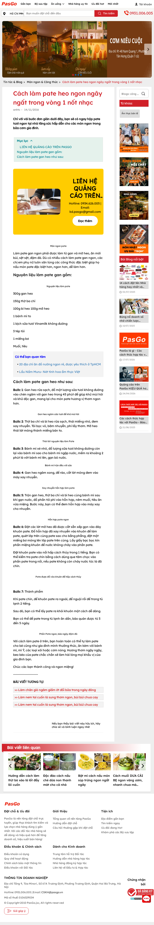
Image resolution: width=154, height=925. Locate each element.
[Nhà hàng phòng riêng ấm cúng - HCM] (134, 205)
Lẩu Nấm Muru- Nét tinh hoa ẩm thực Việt (49, 372)
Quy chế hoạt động (16, 858)
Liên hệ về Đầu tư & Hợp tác (70, 867)
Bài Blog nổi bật (132, 259)
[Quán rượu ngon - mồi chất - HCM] (134, 171)
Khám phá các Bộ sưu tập (117, 832)
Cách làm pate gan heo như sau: (40, 157)
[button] (11, 766)
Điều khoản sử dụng (16, 854)
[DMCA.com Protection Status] (135, 899)
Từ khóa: (127, 103)
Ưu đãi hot (97, 3)
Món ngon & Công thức (42, 82)
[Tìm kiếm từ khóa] (143, 94)
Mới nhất (113, 3)
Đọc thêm (85, 221)
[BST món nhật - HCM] (134, 239)
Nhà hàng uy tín (78, 3)
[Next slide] (148, 49)
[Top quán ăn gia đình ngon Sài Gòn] (134, 138)
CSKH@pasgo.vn (52, 892)
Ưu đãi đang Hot (111, 827)
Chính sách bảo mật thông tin (22, 863)
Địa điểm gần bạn (112, 818)
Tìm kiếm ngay (110, 823)
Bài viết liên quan (23, 747)
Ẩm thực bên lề (130, 113)
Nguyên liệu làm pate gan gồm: (39, 152)
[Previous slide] (6, 49)
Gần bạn (26, 3)
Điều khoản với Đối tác (18, 867)
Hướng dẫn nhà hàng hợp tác (71, 858)
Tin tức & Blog (12, 82)
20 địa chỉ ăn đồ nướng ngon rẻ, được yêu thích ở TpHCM (60, 364)
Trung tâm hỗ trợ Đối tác (68, 854)
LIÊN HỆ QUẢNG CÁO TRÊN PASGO (46, 147)
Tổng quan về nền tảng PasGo (72, 818)
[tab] (73, 75)
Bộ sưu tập (41, 3)
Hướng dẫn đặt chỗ (65, 823)
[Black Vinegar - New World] (77, 49)
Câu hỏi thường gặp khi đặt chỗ (73, 827)
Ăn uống (56, 3)
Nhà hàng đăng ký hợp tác (70, 863)
